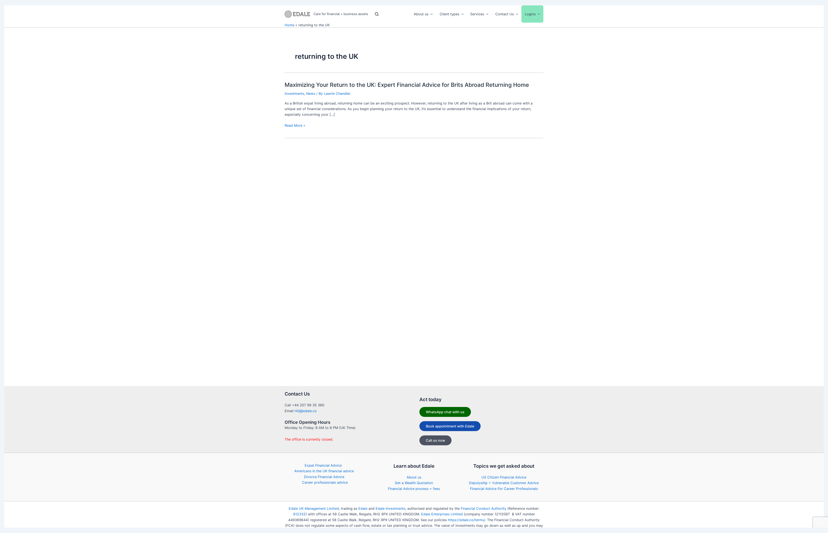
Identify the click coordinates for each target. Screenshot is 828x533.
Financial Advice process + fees (414, 488)
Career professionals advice (325, 482)
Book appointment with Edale (450, 426)
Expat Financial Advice (323, 465)
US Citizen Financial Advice (503, 477)
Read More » (295, 125)
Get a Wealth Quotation (414, 483)
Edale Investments (390, 508)
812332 (299, 514)
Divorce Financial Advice (324, 477)
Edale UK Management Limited (314, 508)
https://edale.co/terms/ (466, 520)
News (310, 93)
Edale (362, 508)
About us (414, 477)
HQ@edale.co (306, 411)
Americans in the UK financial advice (324, 471)
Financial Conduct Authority (483, 508)
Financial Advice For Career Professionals (504, 488)
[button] (430, 14)
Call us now (435, 440)
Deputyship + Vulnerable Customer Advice (504, 483)
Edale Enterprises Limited (442, 514)
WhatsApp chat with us (445, 412)
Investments (294, 93)
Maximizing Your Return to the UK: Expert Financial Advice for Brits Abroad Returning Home (407, 84)
